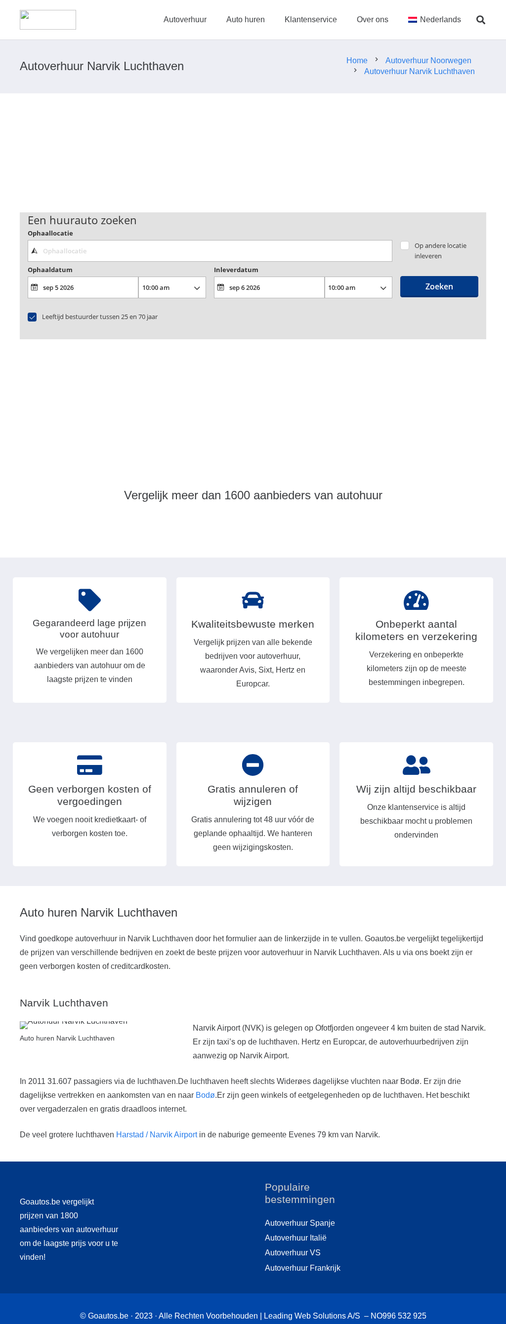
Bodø (205, 1095)
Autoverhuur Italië (296, 1238)
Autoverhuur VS (293, 1252)
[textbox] (210, 251)
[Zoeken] (481, 20)
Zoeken (439, 286)
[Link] (48, 20)
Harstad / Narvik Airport (156, 1134)
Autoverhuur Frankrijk (302, 1268)
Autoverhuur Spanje (300, 1223)
